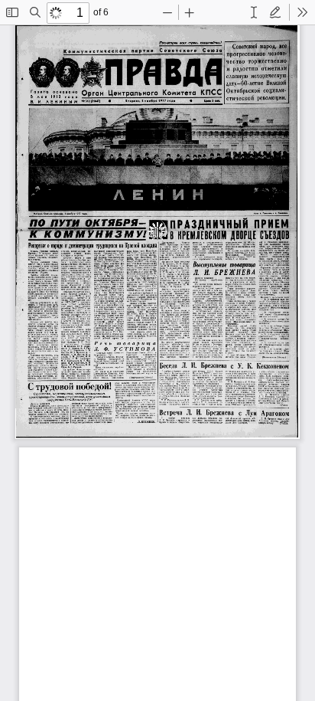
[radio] (254, 12)
